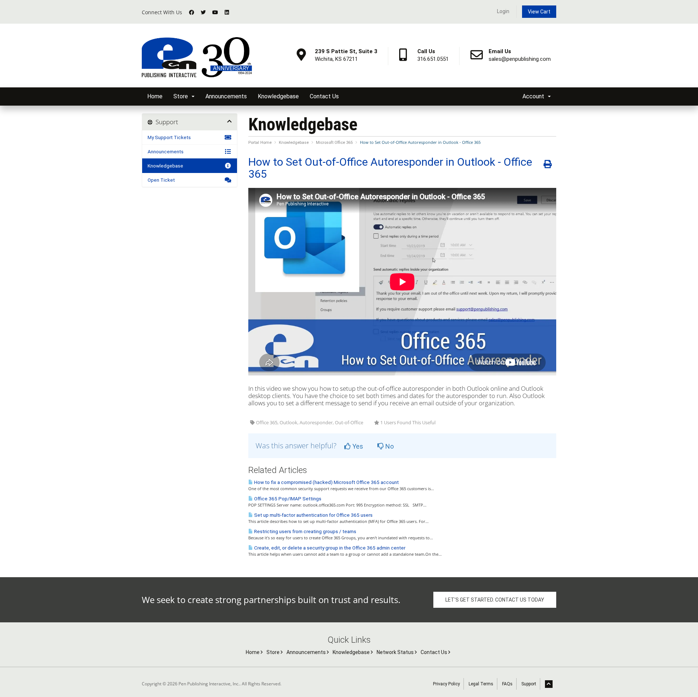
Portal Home (260, 142)
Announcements (226, 96)
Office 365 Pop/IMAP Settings (287, 498)
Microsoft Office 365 (334, 142)
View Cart (539, 12)
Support (528, 683)
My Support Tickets (169, 137)
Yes (357, 446)
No (389, 446)
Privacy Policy (446, 683)
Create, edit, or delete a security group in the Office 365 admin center (329, 548)
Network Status (396, 652)
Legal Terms (481, 683)
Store (182, 96)
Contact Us (324, 96)
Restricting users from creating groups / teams (304, 531)
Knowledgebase (278, 96)
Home (155, 96)
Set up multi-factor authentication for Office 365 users (313, 515)
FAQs (507, 683)
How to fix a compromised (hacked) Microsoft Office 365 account (326, 482)
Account (534, 96)
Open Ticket (161, 180)
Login (503, 11)
